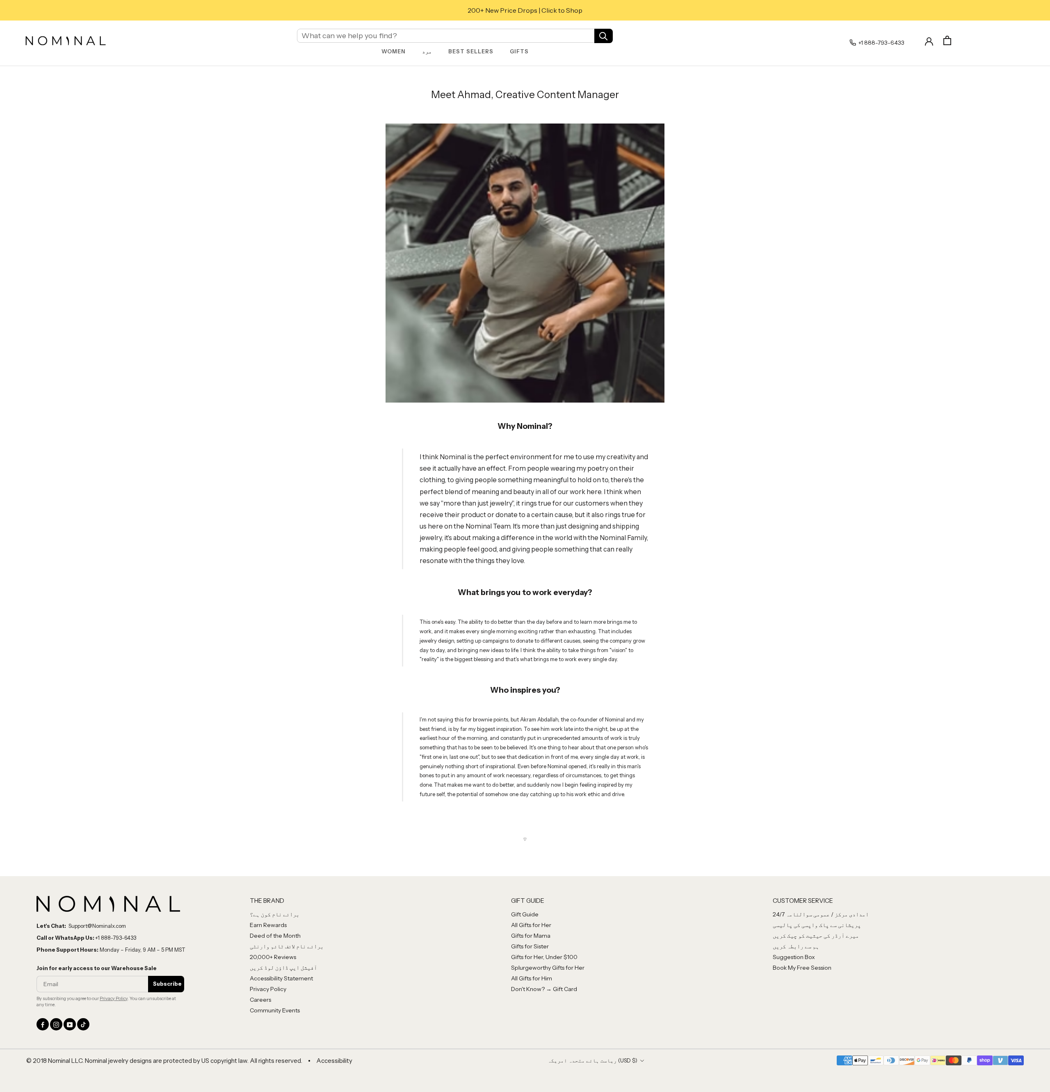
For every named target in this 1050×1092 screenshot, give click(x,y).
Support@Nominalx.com (97, 926)
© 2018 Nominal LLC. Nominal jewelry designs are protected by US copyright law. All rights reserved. (164, 1061)
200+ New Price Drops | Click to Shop (525, 10)
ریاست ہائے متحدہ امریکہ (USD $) (592, 1060)
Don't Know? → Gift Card (544, 989)
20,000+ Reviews (273, 957)
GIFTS (519, 51)
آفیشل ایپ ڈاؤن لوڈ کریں (283, 967)
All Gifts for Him (531, 978)
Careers (260, 999)
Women (393, 51)
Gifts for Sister (530, 946)
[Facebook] (43, 1024)
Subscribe (167, 983)
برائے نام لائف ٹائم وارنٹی (287, 946)
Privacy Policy (114, 998)
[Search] (603, 35)
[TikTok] (83, 1024)
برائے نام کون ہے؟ (274, 914)
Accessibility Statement (281, 978)
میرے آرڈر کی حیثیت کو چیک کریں (816, 935)
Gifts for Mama (530, 935)
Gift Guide (525, 914)
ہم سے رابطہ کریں (796, 946)
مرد (427, 51)
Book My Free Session (802, 967)
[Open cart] (947, 40)
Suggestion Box (794, 957)
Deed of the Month (275, 935)
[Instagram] (56, 1024)
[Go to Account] (929, 41)
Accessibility (334, 1061)
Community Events (275, 1010)
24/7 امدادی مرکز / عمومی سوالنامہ (821, 914)
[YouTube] (70, 1024)
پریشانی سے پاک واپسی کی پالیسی (817, 925)
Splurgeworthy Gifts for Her (547, 967)
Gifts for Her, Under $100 (544, 957)
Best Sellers (470, 51)
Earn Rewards (268, 925)
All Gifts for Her (531, 925)
